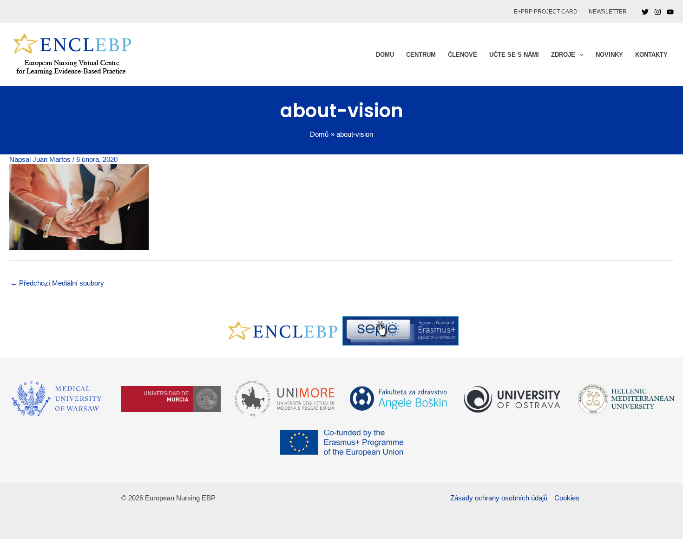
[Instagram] (657, 11)
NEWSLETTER (608, 11)
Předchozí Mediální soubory (57, 283)
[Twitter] (645, 11)
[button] (579, 55)
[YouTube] (670, 11)
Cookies (566, 498)
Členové (462, 54)
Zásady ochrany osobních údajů (498, 498)
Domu (385, 54)
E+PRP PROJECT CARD (546, 11)
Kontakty (651, 54)
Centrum (421, 54)
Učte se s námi (514, 54)
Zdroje (563, 54)
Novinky (609, 54)
